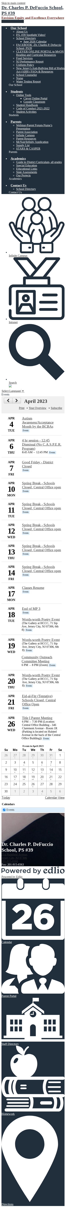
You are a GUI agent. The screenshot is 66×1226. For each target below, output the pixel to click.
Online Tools (23, 95)
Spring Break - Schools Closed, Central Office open (41, 485)
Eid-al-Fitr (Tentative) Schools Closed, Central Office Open (39, 700)
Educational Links (26, 168)
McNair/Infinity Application (32, 141)
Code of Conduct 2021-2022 (33, 108)
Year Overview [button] (37, 408)
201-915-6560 (9, 861)
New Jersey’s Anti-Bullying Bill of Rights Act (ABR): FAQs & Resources (40, 70)
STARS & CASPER (28, 148)
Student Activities (26, 111)
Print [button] (21, 408)
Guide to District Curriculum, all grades (39, 162)
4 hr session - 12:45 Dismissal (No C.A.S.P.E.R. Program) (41, 444)
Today (5, 798)
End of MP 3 (31, 609)
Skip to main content (13, 3)
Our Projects (23, 175)
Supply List (23, 145)
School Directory (26, 38)
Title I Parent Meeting (37, 718)
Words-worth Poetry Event (41, 619)
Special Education (26, 165)
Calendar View (55, 798)
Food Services (24, 58)
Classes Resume (33, 588)
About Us (21, 31)
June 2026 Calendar (35, 41)
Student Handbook (27, 105)
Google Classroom (34, 101)
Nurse (19, 78)
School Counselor (26, 74)
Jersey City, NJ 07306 (14, 856)
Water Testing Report (28, 81)
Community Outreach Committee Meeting (37, 659)
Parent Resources (26, 138)
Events (10, 809)
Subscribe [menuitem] (56, 408)
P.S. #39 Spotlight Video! (30, 34)
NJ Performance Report (29, 61)
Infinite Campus (25, 135)
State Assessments (26, 172)
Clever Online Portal (35, 98)
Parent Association (27, 131)
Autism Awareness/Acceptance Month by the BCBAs (38, 422)
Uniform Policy (25, 64)
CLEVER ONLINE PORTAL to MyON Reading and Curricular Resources (40, 53)
